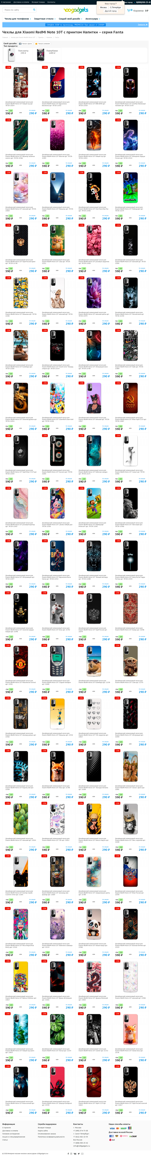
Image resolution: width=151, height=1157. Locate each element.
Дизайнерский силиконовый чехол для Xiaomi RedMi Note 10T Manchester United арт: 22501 (20, 682)
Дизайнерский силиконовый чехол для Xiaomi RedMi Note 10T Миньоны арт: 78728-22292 (21, 314)
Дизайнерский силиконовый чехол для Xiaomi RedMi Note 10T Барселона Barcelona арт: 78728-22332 (55, 103)
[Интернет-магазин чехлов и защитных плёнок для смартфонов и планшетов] (76, 13)
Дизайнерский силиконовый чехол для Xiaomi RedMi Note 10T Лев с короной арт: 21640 (130, 840)
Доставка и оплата (21, 2)
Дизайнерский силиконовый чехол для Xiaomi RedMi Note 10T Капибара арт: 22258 (94, 681)
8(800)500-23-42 (143, 2)
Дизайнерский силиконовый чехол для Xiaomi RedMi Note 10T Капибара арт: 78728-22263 (19, 366)
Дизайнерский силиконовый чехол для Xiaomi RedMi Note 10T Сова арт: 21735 (129, 681)
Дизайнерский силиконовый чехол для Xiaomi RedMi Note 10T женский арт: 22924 (20, 839)
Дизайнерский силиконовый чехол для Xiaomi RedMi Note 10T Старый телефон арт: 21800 (56, 682)
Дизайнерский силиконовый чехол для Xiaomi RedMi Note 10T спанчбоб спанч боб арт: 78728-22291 (57, 419)
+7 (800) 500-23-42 (80, 1143)
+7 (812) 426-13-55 (80, 1137)
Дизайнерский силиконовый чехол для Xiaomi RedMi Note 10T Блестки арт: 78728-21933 (57, 156)
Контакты (51, 2)
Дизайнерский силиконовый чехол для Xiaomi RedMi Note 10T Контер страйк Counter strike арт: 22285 (19, 892)
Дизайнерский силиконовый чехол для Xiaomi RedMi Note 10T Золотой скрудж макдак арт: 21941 (19, 629)
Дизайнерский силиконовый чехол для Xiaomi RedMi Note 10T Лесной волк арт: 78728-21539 (129, 314)
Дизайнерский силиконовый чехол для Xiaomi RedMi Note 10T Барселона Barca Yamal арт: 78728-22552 (56, 577)
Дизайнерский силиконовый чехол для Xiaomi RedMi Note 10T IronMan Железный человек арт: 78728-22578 (130, 103)
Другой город (110, 11)
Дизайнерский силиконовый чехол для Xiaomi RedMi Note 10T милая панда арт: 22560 (93, 945)
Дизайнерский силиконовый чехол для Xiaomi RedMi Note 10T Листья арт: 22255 (56, 1050)
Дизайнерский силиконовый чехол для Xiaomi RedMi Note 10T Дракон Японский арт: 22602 (93, 998)
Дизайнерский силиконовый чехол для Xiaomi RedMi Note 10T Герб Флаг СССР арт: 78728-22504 (21, 472)
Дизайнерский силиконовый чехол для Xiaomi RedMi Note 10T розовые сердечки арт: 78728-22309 (94, 261)
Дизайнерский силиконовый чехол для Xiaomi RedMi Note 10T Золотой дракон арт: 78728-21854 (21, 419)
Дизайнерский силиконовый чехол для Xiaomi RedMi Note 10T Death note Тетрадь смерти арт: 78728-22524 (57, 366)
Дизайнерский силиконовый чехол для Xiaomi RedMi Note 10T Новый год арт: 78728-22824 (19, 103)
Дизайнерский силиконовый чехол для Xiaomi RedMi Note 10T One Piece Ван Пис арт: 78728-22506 (93, 209)
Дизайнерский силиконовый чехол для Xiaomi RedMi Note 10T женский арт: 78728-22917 (94, 419)
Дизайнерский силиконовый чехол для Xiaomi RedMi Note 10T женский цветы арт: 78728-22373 (94, 314)
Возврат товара (38, 2)
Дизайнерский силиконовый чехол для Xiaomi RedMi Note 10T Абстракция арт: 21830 (129, 735)
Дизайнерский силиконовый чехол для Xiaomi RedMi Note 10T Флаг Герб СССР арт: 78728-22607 (131, 419)
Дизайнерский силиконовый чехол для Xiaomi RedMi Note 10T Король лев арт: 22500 (19, 787)
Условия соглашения (10, 1134)
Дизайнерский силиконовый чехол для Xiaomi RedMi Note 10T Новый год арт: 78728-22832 (92, 156)
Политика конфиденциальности (51, 1137)
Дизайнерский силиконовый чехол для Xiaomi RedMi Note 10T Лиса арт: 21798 (56, 787)
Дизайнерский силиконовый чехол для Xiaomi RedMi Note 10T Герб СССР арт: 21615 (92, 1103)
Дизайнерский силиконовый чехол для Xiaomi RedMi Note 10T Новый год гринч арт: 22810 (19, 1050)
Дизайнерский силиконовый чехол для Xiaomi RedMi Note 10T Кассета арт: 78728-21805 (57, 472)
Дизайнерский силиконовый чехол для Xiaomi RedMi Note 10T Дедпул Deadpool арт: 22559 (57, 1103)
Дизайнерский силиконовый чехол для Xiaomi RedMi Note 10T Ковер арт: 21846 (129, 629)
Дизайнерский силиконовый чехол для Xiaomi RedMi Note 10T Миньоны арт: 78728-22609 (57, 209)
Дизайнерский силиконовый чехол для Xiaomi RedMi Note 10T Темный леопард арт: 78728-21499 (93, 577)
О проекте (6, 1128)
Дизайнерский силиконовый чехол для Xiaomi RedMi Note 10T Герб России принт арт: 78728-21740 (20, 261)
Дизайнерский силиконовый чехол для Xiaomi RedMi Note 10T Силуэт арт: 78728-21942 (130, 472)
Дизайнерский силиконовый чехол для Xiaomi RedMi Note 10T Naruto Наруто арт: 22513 (94, 840)
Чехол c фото (27, 44)
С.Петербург (115, 7)
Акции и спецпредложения (13, 1137)
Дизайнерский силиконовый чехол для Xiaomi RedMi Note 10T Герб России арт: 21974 (93, 629)
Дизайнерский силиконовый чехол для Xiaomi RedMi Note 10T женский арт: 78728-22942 (130, 261)
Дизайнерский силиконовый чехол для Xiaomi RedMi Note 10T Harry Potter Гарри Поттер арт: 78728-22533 (130, 577)
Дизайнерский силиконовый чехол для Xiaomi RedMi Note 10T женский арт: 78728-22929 (57, 314)
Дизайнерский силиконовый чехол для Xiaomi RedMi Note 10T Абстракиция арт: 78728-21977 (20, 577)
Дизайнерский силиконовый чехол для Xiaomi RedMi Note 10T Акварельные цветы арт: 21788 (94, 892)
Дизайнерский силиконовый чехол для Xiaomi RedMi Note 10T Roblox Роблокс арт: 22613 (21, 998)
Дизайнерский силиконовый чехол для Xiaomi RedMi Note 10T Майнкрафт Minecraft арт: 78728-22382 (92, 524)
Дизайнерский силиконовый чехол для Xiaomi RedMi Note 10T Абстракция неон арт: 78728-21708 (93, 366)
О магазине (6, 2)
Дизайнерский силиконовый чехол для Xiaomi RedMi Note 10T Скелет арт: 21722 (93, 1050)
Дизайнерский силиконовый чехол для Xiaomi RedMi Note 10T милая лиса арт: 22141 (129, 1050)
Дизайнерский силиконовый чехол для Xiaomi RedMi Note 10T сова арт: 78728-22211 (56, 261)
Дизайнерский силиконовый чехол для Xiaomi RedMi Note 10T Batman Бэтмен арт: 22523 (130, 945)
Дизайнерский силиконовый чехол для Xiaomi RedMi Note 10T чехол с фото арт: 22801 (130, 787)
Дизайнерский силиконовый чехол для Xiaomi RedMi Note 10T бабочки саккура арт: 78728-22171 (93, 472)
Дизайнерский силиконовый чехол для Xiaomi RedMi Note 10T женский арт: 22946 (130, 997)
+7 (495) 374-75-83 (80, 1131)
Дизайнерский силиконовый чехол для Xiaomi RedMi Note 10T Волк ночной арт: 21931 (19, 1103)
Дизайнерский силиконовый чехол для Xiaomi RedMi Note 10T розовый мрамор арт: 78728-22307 (20, 524)
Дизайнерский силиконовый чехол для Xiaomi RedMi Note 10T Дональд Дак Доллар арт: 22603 (55, 892)
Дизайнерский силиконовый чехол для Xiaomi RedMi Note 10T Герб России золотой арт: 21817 (131, 1103)
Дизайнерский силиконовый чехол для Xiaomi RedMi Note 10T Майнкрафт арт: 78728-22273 (129, 209)
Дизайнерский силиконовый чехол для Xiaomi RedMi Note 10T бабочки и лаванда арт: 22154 (57, 945)
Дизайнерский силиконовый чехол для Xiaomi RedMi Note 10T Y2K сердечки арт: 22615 (93, 735)
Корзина (137, 10)
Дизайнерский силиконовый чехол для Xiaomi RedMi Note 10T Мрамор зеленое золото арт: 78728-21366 (20, 156)
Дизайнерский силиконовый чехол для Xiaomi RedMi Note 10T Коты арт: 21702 (56, 629)
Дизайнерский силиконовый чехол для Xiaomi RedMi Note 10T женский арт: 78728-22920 (20, 209)
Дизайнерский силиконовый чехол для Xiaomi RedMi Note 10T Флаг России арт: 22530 (129, 892)
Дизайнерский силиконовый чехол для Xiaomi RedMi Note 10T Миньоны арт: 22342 (57, 734)
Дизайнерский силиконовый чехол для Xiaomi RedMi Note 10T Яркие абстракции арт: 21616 (57, 998)
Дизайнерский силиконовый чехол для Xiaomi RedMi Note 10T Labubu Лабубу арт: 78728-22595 (57, 524)
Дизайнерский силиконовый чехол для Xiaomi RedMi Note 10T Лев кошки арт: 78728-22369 (129, 524)
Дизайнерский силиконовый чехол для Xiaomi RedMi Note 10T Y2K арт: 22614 (55, 839)
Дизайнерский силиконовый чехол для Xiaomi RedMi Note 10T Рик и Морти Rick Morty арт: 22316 (19, 945)
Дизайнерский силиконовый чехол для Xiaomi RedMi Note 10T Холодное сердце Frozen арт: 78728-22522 (130, 156)
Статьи (5, 1140)
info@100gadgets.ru (81, 1146)
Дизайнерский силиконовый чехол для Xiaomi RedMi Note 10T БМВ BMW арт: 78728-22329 (92, 103)
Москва (103, 7)
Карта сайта (43, 1131)
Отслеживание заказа (47, 1134)
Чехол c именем (44, 44)
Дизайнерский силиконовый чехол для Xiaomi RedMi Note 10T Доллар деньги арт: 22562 (20, 735)
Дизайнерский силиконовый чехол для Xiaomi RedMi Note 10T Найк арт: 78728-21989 (129, 366)
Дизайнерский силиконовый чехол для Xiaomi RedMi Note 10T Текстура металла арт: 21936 (93, 787)
